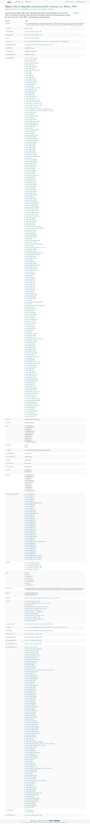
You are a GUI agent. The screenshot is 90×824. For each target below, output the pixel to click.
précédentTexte (10, 456)
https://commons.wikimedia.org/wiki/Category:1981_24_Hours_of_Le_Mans (42, 598)
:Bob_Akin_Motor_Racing (33, 87)
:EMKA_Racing (31, 145)
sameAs (7, 601)
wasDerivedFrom (10, 624)
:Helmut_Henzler (31, 180)
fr (7, 426)
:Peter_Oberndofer (31, 410)
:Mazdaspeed (30, 360)
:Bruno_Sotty (30, 94)
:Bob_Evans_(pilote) (32, 89)
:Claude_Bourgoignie (32, 124)
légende (8, 450)
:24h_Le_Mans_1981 (32, 613)
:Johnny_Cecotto (31, 230)
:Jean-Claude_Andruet (32, 202)
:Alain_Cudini (30, 65)
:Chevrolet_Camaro (32, 116)
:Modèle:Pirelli (30, 548)
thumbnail (8, 41)
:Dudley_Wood (31, 144)
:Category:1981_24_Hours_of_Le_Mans (38, 603)
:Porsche (29, 275)
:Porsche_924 (30, 281)
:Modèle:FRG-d (31, 532)
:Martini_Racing (31, 349)
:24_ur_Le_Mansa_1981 (33, 617)
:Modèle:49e (30, 515)
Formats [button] (29, 1)
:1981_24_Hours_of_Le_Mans (33, 601)
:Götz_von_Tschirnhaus (33, 391)
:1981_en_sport (31, 61)
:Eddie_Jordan (30, 149)
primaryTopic (10, 815)
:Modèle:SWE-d (31, 552)
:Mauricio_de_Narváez (32, 799)
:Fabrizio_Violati (31, 386)
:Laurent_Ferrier (31, 242)
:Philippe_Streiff (31, 267)
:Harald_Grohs (31, 179)
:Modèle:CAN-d (31, 525)
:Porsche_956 (30, 764)
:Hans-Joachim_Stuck (32, 175)
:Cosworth (29, 128)
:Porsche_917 (30, 279)
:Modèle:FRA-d (31, 531)
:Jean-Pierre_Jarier (32, 214)
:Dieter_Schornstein (32, 138)
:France (29, 28)
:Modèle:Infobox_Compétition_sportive (36, 541)
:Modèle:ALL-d (30, 518)
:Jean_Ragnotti (31, 217)
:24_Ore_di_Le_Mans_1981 (33, 610)
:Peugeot (29, 259)
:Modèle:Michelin (31, 546)
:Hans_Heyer (30, 177)
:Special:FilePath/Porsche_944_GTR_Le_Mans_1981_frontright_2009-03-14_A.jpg (46, 627)
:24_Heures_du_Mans (32, 38)
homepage (8, 630)
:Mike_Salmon (30, 407)
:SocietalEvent (29, 585)
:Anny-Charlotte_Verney (33, 70)
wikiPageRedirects (11, 643)
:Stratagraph (30, 412)
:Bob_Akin (29, 86)
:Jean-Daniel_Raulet (32, 203)
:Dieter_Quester (31, 137)
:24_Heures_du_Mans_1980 (34, 34)
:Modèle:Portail (31, 511)
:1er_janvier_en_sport (32, 650)
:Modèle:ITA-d (30, 539)
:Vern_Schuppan (31, 323)
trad (7, 475)
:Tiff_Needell (30, 317)
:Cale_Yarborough (31, 96)
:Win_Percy (30, 330)
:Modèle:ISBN (30, 504)
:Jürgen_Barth (30, 231)
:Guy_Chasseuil (31, 170)
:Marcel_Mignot (31, 346)
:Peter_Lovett (30, 409)
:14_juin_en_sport (31, 59)
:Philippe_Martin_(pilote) (33, 265)
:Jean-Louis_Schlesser (32, 207)
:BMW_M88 (30, 77)
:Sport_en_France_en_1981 (34, 105)
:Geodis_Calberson (32, 161)
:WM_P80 (29, 324)
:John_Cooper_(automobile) (33, 226)
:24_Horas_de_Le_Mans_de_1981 (35, 615)
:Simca (29, 303)
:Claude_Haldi (30, 126)
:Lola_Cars (30, 245)
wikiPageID (8, 48)
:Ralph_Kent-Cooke (32, 374)
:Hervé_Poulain (31, 187)
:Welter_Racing (31, 328)
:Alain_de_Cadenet (31, 66)
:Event (28, 574)
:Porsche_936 (30, 286)
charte (8, 422)
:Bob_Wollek (30, 93)
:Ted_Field (30, 310)
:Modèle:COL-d (31, 527)
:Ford (28, 158)
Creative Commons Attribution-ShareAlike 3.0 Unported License (57, 822)
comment (8, 588)
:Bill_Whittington (31, 84)
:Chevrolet (30, 114)
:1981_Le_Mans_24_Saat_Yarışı (34, 619)
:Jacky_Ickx (30, 196)
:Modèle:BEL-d (30, 524)
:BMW (29, 73)
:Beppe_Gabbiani (31, 80)
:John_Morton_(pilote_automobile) (35, 228)
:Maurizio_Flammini (32, 403)
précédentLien (9, 453)
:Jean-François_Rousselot (33, 398)
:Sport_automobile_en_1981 (34, 103)
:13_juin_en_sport (31, 58)
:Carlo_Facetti (30, 98)
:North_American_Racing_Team (34, 252)
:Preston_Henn (31, 289)
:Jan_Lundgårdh (31, 396)
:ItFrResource (29, 810)
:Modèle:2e (30, 497)
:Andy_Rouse (30, 68)
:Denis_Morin (30, 133)
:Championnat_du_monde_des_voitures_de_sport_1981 (40, 110)
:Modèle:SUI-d (30, 550)
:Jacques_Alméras (31, 198)
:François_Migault (31, 159)
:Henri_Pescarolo (31, 184)
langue (8, 445)
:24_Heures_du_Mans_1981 (34, 634)
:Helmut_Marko (31, 182)
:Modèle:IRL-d (30, 538)
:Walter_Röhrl (30, 326)
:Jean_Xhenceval (31, 221)
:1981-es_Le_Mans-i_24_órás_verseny (36, 608)
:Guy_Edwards (31, 172)
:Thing (27, 572)
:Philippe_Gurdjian (31, 263)
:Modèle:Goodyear (31, 536)
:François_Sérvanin (32, 388)
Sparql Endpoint (81, 1)
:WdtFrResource (30, 812)
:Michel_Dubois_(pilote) (32, 363)
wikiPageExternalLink (10, 44)
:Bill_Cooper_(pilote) (32, 379)
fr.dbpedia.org (51, 9)
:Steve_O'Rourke (31, 309)
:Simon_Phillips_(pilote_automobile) (35, 305)
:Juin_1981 (30, 738)
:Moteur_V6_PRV (31, 249)
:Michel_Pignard (31, 365)
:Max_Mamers (30, 354)
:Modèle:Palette (31, 510)
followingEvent (9, 31)
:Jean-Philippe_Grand (32, 212)
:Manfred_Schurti (31, 342)
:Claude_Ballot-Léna (32, 123)
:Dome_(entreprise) (32, 140)
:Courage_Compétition (32, 130)
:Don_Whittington (31, 142)
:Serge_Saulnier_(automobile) (34, 302)
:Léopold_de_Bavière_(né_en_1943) (35, 247)
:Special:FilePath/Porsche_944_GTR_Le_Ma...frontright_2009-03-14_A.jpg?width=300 (47, 41)
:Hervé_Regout (31, 189)
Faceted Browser (71, 1)
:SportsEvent (29, 576)
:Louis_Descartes (31, 402)
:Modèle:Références (32, 513)
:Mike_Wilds (30, 368)
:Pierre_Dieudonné (31, 270)
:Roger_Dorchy (31, 296)
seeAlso (8, 598)
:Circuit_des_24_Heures (33, 121)
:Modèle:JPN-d (31, 543)
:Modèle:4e (30, 501)
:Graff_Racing (30, 168)
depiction (8, 627)
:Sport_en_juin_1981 (32, 107)
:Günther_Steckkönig (32, 393)
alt (7, 419)
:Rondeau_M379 (31, 298)
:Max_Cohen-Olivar (32, 353)
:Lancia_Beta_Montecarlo (33, 240)
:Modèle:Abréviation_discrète (34, 503)
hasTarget (9, 810)
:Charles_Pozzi (31, 112)
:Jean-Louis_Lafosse (32, 205)
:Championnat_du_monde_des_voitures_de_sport (38, 108)
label (7, 593)
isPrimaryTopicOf (10, 634)
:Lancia (29, 238)
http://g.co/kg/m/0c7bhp (31, 620)
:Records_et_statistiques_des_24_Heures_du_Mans (39, 768)
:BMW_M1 (30, 75)
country (7, 28)
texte (7, 470)
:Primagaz (29, 291)
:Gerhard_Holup (31, 163)
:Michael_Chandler (31, 340)
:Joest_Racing (30, 224)
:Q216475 (29, 605)
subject (7, 562)
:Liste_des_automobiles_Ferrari (34, 244)
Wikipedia (35, 822)
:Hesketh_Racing (31, 191)
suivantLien (9, 463)
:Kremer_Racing (31, 237)
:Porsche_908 (30, 277)
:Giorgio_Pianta (31, 165)
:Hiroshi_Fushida (31, 193)
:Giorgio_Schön (31, 389)
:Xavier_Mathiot (31, 335)
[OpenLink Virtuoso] (33, 820)
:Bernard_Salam (31, 377)
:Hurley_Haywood (31, 195)
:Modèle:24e (30, 517)
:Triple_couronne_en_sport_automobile (36, 780)
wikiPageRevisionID (10, 54)
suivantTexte (9, 466)
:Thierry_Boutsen (31, 314)
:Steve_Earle (30, 307)
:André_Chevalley (31, 375)
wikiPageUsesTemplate (11, 494)
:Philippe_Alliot (30, 261)
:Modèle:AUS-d (31, 520)
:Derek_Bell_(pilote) (32, 135)
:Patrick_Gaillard (31, 256)
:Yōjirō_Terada (30, 337)
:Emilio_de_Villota (31, 154)
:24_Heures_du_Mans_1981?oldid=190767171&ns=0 (39, 624)
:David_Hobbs (30, 131)
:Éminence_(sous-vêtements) (34, 338)
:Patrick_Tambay (31, 258)
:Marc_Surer (30, 344)
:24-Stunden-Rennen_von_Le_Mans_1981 (37, 606)
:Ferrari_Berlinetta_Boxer (33, 156)
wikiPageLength (9, 51)
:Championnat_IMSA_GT (33, 101)
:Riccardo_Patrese (31, 295)
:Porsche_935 (30, 284)
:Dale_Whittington (31, 381)
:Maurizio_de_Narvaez (32, 405)
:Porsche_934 (30, 282)
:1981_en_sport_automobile (33, 648)
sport (7, 38)
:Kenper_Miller (30, 372)
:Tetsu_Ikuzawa (31, 312)
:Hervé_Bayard (31, 186)
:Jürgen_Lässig (31, 233)
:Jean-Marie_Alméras (32, 209)
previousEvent (9, 34)
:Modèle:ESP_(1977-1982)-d (34, 557)
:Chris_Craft (30, 117)
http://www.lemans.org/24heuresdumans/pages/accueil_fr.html (39, 44)
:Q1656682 (29, 581)
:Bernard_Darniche (31, 82)
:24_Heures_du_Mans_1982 (34, 31)
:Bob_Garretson (31, 91)
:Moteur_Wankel (31, 251)
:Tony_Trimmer (31, 321)
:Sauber (29, 300)
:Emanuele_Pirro (31, 152)
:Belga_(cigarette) (31, 79)
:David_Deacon (31, 382)
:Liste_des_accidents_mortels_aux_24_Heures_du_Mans (40, 743)
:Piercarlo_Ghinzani (32, 268)
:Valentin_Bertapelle (32, 414)
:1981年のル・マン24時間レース (35, 612)
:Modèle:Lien (30, 506)
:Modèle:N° (30, 508)
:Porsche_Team (31, 766)
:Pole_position (30, 274)
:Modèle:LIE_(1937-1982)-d (33, 559)
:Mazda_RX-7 (30, 358)
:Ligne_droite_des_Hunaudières (34, 742)
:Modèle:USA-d (31, 553)
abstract (8, 23)
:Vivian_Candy (30, 416)
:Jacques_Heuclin (31, 200)
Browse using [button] (19, 1)
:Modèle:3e (30, 499)
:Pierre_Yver (30, 272)
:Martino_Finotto (31, 351)
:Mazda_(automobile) (32, 356)
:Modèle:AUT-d (31, 522)
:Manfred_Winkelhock (32, 794)
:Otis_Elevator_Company (33, 254)
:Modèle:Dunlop (31, 529)
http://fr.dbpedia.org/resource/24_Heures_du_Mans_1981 (45, 6)
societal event (16, 9)
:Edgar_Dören (30, 151)
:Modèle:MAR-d (31, 545)
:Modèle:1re (30, 496)
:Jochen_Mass (30, 223)
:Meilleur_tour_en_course (33, 361)
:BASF (29, 72)
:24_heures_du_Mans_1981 (34, 643)
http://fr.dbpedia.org (33, 9)
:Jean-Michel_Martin (32, 210)
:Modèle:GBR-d (31, 534)
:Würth (29, 331)
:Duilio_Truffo (30, 384)
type (7, 572)
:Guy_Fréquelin (31, 173)
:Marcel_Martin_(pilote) (32, 798)
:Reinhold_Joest (31, 293)
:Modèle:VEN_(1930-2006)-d (34, 555)
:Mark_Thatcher (31, 347)
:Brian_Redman (31, 666)
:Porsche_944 (30, 288)
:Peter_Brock (30, 749)
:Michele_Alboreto (31, 367)
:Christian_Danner (31, 119)
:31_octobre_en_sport (32, 654)
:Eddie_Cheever (31, 147)
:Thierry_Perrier (31, 316)
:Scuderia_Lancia (31, 775)
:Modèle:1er (30, 494)
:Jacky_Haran (30, 395)
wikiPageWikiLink (10, 58)
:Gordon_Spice (31, 166)
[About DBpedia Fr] (9, 2)
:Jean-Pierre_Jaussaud (32, 216)
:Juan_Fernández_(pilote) (33, 400)
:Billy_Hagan (30, 370)
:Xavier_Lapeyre (31, 333)
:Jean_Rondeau (31, 219)
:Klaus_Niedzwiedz (31, 235)
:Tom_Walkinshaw (31, 319)
